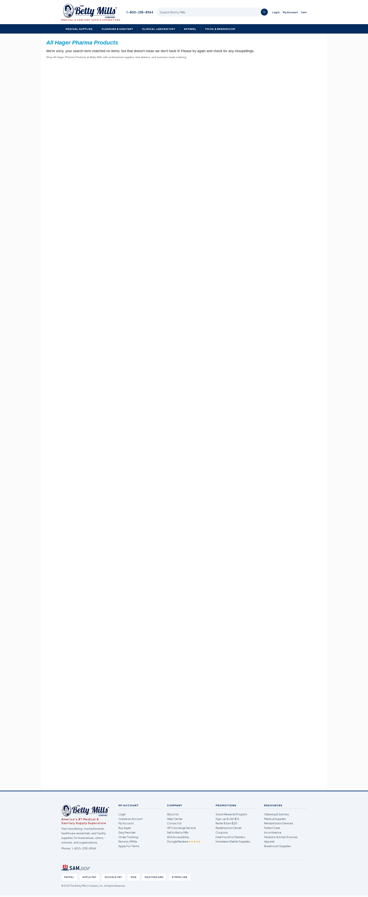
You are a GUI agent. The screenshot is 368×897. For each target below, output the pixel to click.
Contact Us (174, 823)
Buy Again (124, 828)
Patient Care (272, 828)
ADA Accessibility (178, 837)
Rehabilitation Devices (278, 823)
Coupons (222, 832)
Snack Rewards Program (231, 814)
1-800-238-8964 (139, 12)
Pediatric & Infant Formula (280, 837)
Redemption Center (229, 828)
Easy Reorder (127, 832)
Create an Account (130, 818)
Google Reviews (184, 841)
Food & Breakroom (220, 28)
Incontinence (272, 832)
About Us (173, 814)
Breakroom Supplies (277, 846)
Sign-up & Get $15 (227, 818)
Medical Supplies (79, 28)
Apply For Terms (128, 846)
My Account (290, 12)
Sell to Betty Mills (177, 832)
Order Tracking (128, 837)
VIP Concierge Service (181, 828)
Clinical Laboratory (158, 28)
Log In (276, 12)
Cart (304, 12)
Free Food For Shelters (230, 837)
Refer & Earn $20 (226, 823)
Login (122, 814)
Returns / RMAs (127, 841)
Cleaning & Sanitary (117, 28)
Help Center (175, 818)
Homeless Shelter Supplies (233, 841)
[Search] (264, 12)
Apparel (190, 28)
